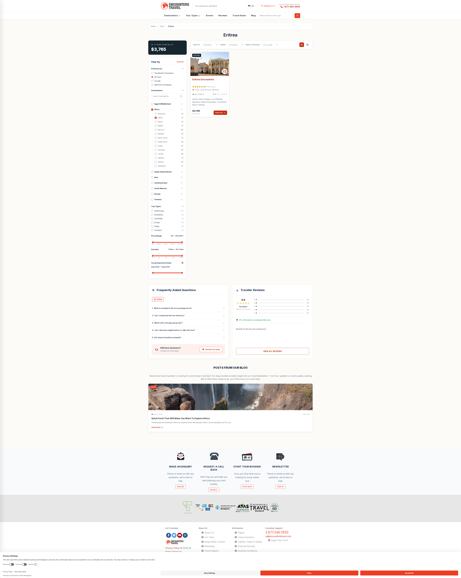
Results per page (253, 45)
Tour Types (192, 15)
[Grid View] (301, 44)
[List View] (307, 44)
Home (153, 26)
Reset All (180, 62)
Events (209, 15)
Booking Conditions (247, 551)
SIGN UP (280, 487)
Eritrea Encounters (203, 79)
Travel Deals (239, 15)
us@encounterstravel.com (278, 536)
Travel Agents (211, 551)
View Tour (219, 113)
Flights (240, 532)
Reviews (222, 15)
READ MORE (156, 427)
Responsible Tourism (214, 542)
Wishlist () (269, 6)
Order (222, 45)
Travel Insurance (245, 537)
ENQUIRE (180, 487)
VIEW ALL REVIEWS (272, 351)
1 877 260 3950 (291, 6)
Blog (253, 15)
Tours (162, 26)
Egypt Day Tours (279, 540)
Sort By (196, 45)
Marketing (209, 546)
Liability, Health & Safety (249, 542)
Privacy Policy (172, 548)
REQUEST (214, 490)
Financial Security (246, 546)
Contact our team (212, 349)
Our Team (209, 537)
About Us (209, 532)
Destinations (171, 15)
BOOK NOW (247, 487)
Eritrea (159, 299)
